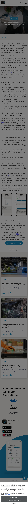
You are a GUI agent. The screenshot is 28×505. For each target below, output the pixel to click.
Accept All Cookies (14, 497)
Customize (14, 503)
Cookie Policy (7, 494)
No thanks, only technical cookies (14, 500)
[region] (14, 493)
